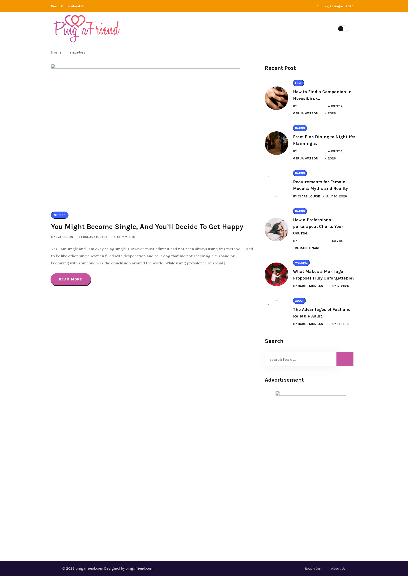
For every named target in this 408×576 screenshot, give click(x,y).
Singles (237, 28)
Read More (70, 279)
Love (261, 28)
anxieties (77, 52)
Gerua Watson (305, 113)
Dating (162, 28)
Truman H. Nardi (307, 248)
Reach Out (59, 6)
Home (57, 52)
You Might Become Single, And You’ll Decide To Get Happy (147, 226)
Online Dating (290, 28)
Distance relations (199, 28)
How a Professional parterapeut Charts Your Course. (318, 226)
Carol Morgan (310, 286)
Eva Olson (64, 237)
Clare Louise (309, 196)
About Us (78, 6)
